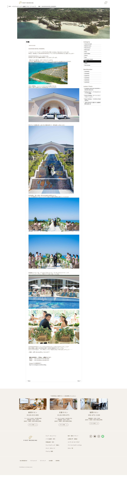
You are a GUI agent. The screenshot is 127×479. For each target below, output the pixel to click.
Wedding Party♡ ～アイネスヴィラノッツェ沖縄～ (93, 92)
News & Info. (87, 65)
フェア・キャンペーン (51, 435)
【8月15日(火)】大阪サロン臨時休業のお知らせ (93, 103)
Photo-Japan (87, 49)
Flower (86, 55)
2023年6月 (87, 77)
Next (79, 380)
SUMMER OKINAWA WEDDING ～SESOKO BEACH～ (93, 89)
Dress (86, 51)
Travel (86, 63)
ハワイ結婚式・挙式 (50, 439)
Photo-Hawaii (87, 47)
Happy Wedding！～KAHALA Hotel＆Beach (93, 99)
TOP (10, 6)
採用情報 (57, 460)
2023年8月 (87, 73)
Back (29, 380)
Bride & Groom (88, 45)
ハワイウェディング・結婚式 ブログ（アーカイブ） (24, 6)
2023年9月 (87, 71)
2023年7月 (87, 75)
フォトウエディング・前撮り (52, 445)
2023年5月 (87, 80)
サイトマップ (43, 460)
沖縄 (39, 6)
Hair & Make (87, 53)
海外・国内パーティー (73, 435)
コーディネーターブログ (73, 442)
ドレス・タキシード (50, 448)
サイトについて (33, 460)
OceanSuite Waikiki (89, 59)
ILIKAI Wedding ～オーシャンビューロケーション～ (93, 96)
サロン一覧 (70, 448)
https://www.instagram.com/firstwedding (37, 364)
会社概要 (51, 460)
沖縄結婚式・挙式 (50, 442)
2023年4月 (87, 82)
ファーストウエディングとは (74, 445)
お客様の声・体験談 (72, 439)
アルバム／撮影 (49, 451)
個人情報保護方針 (23, 460)
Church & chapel (88, 44)
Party (86, 57)
